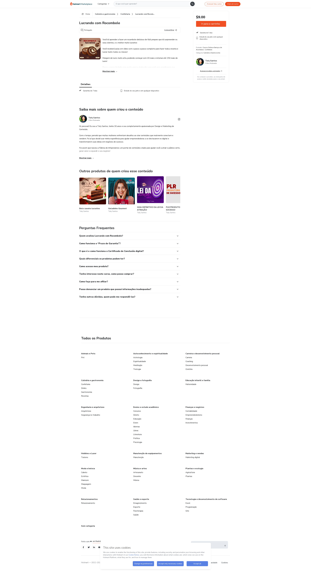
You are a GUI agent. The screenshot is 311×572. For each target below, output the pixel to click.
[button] (127, 236)
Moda (83, 488)
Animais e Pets (88, 353)
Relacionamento (88, 503)
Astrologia (137, 357)
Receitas (85, 396)
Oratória (189, 369)
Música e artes (140, 468)
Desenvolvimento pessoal (197, 365)
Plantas (189, 476)
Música (136, 480)
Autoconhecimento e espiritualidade (150, 353)
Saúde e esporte (141, 499)
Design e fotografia (142, 380)
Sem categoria (88, 526)
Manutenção (138, 457)
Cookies (224, 562)
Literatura (137, 434)
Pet (82, 357)
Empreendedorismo (194, 415)
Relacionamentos (89, 499)
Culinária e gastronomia (92, 380)
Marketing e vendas (195, 453)
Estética (84, 476)
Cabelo (84, 472)
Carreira (189, 357)
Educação (137, 419)
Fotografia (137, 388)
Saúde (136, 514)
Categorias (102, 4)
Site (187, 511)
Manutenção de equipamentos (147, 453)
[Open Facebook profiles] (83, 547)
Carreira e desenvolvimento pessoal (203, 353)
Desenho (137, 476)
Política (136, 438)
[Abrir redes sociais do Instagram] (179, 119)
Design (136, 384)
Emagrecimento (140, 503)
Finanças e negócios (195, 407)
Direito (136, 415)
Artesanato (138, 472)
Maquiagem (86, 484)
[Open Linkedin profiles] (94, 547)
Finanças (189, 419)
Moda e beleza (88, 468)
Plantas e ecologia (194, 468)
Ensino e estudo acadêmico (146, 407)
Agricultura (190, 472)
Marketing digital (193, 457)
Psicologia (137, 442)
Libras (135, 430)
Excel (188, 503)
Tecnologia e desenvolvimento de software (206, 499)
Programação (191, 507)
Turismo (84, 457)
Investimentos (192, 422)
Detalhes (85, 84)
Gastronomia (86, 392)
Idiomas (136, 426)
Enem (135, 422)
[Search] (192, 4)
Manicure (85, 480)
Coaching (189, 361)
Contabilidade (191, 411)
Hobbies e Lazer (88, 453)
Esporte (136, 507)
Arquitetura (86, 411)
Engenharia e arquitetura (92, 407)
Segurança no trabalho (90, 415)
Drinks (83, 388)
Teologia (137, 369)
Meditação (137, 365)
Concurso (137, 411)
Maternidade (191, 384)
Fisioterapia (138, 511)
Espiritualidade (139, 361)
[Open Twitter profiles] (89, 547)
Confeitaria (85, 384)
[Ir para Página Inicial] (82, 4)
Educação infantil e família (198, 380)
